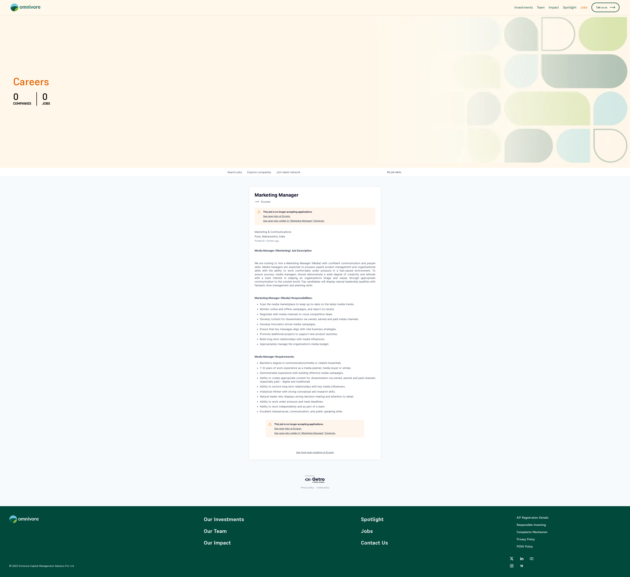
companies (259, 172)
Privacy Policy (526, 539)
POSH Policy (525, 546)
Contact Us (374, 542)
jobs (234, 172)
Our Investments (224, 519)
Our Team (215, 531)
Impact (554, 7)
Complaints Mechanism (532, 532)
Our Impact (217, 542)
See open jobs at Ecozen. (277, 216)
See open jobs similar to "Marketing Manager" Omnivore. (294, 220)
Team (541, 7)
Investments (523, 7)
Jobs (584, 7)
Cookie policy (323, 487)
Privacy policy (307, 487)
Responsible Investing (531, 525)
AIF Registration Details (532, 517)
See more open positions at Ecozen (315, 452)
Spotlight (570, 7)
